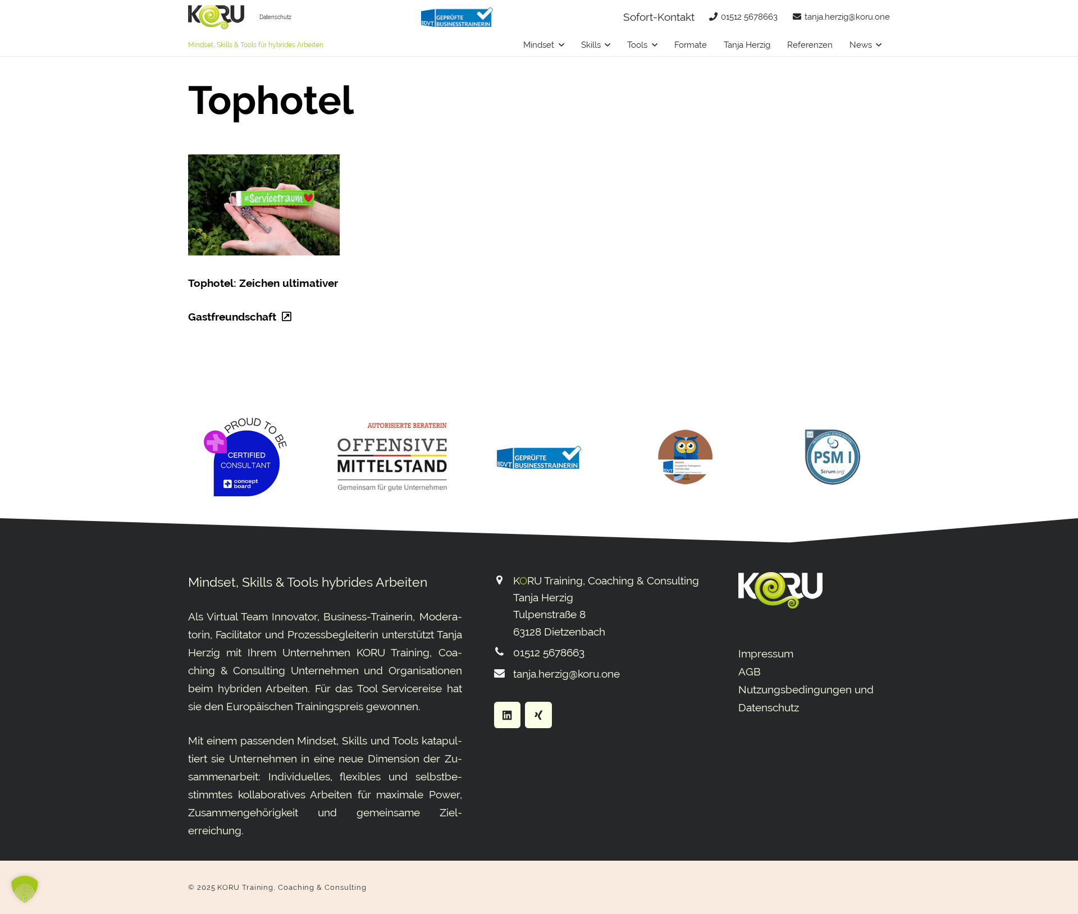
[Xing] (538, 715)
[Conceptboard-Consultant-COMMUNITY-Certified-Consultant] (245, 457)
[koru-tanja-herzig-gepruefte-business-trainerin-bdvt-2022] (457, 17)
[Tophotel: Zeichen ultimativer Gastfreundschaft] (264, 204)
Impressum (765, 653)
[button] (561, 44)
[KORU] (216, 17)
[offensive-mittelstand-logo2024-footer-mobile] (392, 457)
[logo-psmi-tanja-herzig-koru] (832, 457)
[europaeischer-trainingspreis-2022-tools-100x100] (685, 457)
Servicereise (412, 688)
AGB (749, 671)
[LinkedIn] (507, 715)
